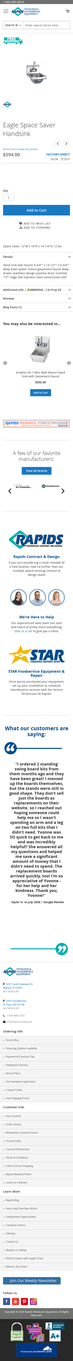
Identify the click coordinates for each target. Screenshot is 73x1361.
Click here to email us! (19, 1021)
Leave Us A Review (16, 1182)
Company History (15, 1225)
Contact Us (12, 1241)
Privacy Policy (13, 1141)
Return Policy (13, 1073)
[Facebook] (6, 1302)
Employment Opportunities (21, 1216)
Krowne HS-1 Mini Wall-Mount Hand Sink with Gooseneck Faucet (40, 374)
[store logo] (26, 12)
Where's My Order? (17, 1266)
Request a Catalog (16, 1250)
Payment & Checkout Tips (20, 1056)
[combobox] (46, 25)
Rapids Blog (12, 1200)
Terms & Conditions (17, 1157)
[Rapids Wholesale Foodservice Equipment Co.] (18, 976)
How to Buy (12, 1040)
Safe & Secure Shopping (19, 1165)
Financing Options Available (21, 1048)
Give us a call (23, 631)
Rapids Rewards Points (18, 1174)
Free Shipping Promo (17, 1098)
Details (8, 257)
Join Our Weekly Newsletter (33, 1280)
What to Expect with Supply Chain (24, 1258)
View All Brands (36, 471)
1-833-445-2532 (16, 1015)
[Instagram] (33, 1302)
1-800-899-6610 (13, 2)
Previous (5, 363)
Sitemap (10, 1233)
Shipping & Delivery (17, 1065)
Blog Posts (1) (12, 307)
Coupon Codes (14, 1089)
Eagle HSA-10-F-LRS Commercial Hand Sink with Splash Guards (66, 143)
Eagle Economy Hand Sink (57, 143)
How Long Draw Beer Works (22, 1208)
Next (68, 363)
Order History (13, 1124)
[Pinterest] (24, 1302)
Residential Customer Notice (22, 1132)
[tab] (36, 256)
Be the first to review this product (20, 149)
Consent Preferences (18, 1149)
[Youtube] (15, 1302)
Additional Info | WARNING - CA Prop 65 (32, 290)
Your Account (13, 1116)
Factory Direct (58, 154)
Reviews (8, 298)
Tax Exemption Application (20, 1081)
